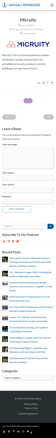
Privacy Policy (31, 404)
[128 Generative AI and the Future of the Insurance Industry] (5, 359)
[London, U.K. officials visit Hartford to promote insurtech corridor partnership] (5, 317)
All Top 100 (17, 29)
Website (6, 196)
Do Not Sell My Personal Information (20, 426)
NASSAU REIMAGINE (24, 5)
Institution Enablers (33, 29)
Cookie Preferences (28, 413)
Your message (9, 144)
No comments (29, 33)
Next (48, 117)
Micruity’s (8, 55)
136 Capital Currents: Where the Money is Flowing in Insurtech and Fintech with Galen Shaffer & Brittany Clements (30, 262)
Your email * (8, 184)
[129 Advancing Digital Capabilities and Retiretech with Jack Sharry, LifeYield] (5, 349)
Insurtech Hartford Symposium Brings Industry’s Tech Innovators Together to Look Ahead (30, 286)
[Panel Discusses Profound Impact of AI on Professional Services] (5, 297)
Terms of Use (30, 408)
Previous (10, 117)
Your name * (8, 172)
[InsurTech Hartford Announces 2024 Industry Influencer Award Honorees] (5, 307)
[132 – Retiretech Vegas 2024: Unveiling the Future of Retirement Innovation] (5, 273)
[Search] (51, 226)
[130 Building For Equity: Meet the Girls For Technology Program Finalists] (5, 338)
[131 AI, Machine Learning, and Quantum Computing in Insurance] (5, 328)
